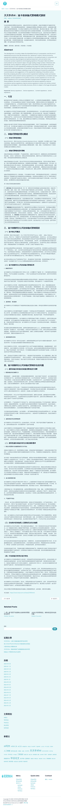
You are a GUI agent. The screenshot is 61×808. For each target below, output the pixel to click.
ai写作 (7, 746)
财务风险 (11, 761)
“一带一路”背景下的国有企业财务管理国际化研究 (16, 613)
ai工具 (20, 746)
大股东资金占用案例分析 (10, 646)
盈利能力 (27, 758)
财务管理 (6, 761)
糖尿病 (32, 758)
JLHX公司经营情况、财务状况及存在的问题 (44, 613)
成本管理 (42, 754)
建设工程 (30, 754)
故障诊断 (50, 754)
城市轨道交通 (14, 751)
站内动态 (6, 728)
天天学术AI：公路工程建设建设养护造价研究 (16, 641)
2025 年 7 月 (7, 666)
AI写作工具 (14, 746)
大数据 (19, 751)
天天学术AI (35, 750)
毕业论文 (6, 722)
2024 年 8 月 (7, 692)
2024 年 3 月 (7, 705)
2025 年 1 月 (7, 679)
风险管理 (25, 761)
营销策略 (48, 758)
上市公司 (42, 746)
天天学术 (27, 751)
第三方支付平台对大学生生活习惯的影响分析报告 (17, 644)
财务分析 (53, 758)
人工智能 (7, 751)
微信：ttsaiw (48, 779)
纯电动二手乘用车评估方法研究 (12, 652)
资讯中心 (18, 783)
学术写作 (5, 754)
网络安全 (36, 758)
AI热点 (5, 717)
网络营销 (40, 758)
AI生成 (29, 746)
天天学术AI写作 (45, 751)
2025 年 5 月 (7, 669)
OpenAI (38, 746)
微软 (38, 754)
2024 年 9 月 (7, 690)
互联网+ (51, 746)
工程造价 (20, 754)
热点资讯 (6, 725)
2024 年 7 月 (7, 695)
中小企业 (47, 746)
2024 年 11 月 (7, 685)
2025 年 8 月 (7, 664)
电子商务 (22, 758)
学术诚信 (15, 754)
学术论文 (10, 754)
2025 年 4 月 (7, 671)
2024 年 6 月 (7, 698)
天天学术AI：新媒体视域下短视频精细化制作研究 (17, 649)
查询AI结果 (19, 781)
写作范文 (6, 720)
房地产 (45, 754)
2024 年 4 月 (7, 703)
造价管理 (20, 761)
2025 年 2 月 (7, 677)
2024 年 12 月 (7, 682)
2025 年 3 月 (7, 674)
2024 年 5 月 (7, 700)
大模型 (23, 751)
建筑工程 (26, 754)
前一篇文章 (6, 598)
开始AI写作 (19, 779)
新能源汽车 (7, 758)
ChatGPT (33, 746)
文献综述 (54, 754)
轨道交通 (16, 761)
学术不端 (51, 751)
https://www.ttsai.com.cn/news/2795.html (22, 593)
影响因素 (35, 754)
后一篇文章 (54, 598)
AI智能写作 (24, 746)
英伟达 (44, 758)
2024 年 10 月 (7, 687)
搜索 (5, 626)
